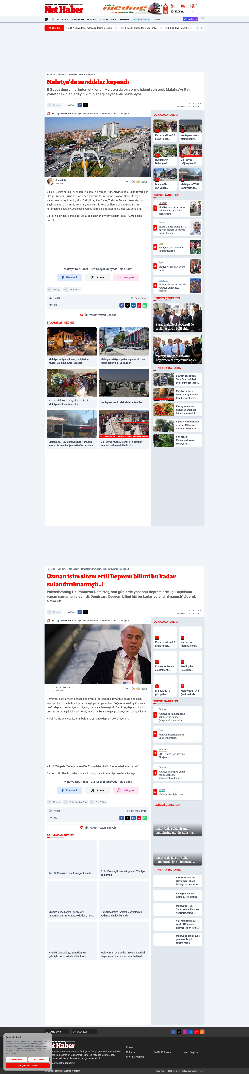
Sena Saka (61, 182)
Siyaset (103, 19)
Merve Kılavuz (62, 689)
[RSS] (202, 1032)
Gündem (91, 19)
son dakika (101, 802)
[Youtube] (196, 1032)
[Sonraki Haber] (201, 28)
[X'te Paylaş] (85, 105)
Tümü (157, 19)
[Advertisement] (30, 66)
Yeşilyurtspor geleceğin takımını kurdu (88, 28)
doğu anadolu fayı (78, 802)
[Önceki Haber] (197, 28)
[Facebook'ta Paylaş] (80, 105)
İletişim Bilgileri (189, 1052)
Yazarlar (62, 19)
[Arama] (202, 19)
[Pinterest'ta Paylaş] (139, 305)
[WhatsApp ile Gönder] (145, 305)
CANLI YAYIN (56, 1032)
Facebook (72, 277)
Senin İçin (192, 19)
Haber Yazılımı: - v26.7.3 (180, 1071)
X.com (100, 277)
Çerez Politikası (16, 1059)
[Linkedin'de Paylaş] (133, 305)
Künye (129, 1047)
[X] (179, 1032)
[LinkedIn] (190, 1032)
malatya (57, 105)
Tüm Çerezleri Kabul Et (27, 1065)
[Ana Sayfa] (52, 19)
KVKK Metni (39, 1059)
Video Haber (78, 19)
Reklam (130, 1052)
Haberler (51, 74)
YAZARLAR (82, 1032)
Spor (114, 19)
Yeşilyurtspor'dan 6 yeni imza (138, 28)
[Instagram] (185, 1032)
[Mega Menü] (47, 19)
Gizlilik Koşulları (135, 1056)
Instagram (129, 277)
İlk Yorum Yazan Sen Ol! (100, 315)
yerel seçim (75, 289)
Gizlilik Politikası (162, 1052)
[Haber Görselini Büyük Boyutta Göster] (98, 147)
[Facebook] (173, 1032)
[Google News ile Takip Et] (139, 181)
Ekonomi (124, 19)
